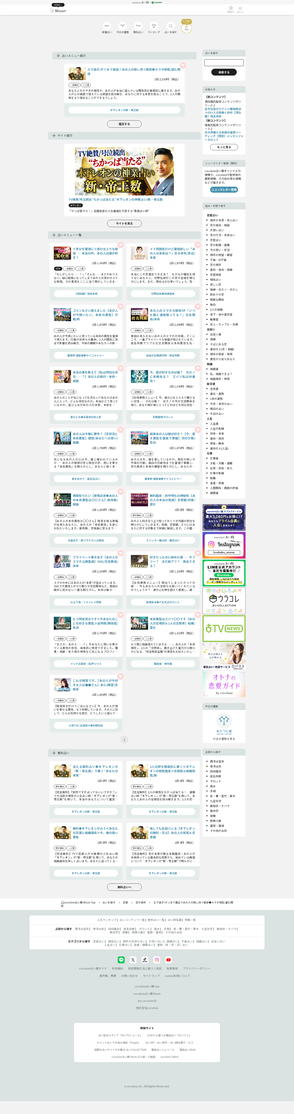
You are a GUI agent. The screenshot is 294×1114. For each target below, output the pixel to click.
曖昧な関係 (217, 299)
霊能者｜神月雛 (163, 663)
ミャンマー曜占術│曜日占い (163, 540)
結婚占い (201, 941)
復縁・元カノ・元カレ (224, 289)
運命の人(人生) (219, 448)
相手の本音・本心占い (224, 220)
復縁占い (172, 941)
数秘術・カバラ (220, 806)
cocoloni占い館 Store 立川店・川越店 (133, 1056)
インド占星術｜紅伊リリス (85, 663)
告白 (213, 304)
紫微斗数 (215, 821)
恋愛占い (215, 240)
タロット (215, 781)
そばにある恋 (218, 344)
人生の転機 (217, 428)
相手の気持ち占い (134, 941)
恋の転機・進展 (220, 245)
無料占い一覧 (156, 920)
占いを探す (108, 902)
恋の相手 (215, 265)
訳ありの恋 (217, 294)
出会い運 (215, 334)
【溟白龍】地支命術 (85, 293)
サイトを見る (124, 223)
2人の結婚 (216, 309)
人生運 (214, 423)
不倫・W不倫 (218, 260)
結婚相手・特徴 (220, 379)
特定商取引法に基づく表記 (145, 968)
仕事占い (124, 945)
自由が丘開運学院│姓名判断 (163, 355)
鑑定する (124, 124)
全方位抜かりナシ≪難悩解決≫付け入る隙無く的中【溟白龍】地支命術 (223, 112)
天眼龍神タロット (163, 417)
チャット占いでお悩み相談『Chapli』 (119, 1042)
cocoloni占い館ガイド (93, 968)
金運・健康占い (143, 945)
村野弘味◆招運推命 (163, 293)
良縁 (213, 339)
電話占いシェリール (163, 1049)
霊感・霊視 (217, 826)
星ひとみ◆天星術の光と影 (85, 417)
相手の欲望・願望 (221, 255)
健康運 (214, 493)
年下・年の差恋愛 (221, 314)
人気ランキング (107, 920)
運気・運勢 (217, 394)
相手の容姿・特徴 (221, 354)
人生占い (109, 945)
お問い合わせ (129, 976)
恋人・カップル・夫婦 (224, 324)
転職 (213, 478)
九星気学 (215, 801)
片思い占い (156, 941)
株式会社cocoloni (147, 1008)
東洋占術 (215, 766)
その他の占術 (218, 831)
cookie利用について (177, 976)
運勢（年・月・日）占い (172, 945)
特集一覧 (190, 920)
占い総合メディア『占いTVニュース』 (120, 1035)
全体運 (214, 389)
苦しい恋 (215, 284)
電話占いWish (187, 1049)
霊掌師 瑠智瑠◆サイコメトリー (85, 355)
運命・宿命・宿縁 (221, 270)
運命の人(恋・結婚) (222, 349)
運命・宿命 (217, 438)
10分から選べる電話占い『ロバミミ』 (169, 1035)
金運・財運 (217, 483)
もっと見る (224, 147)
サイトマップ (151, 976)
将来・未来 (217, 433)
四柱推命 (215, 771)
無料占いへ (125, 887)
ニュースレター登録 (224, 189)
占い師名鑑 (175, 920)
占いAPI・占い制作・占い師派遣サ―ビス (169, 1042)
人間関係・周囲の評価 (224, 488)
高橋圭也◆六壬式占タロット (163, 602)
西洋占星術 (217, 761)
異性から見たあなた (222, 359)
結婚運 (214, 369)
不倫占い (187, 941)
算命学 (214, 811)
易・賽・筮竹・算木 (222, 796)
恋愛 (125, 902)
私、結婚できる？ (221, 374)
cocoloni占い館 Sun (147, 986)
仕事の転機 (217, 473)
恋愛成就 (215, 275)
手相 (213, 791)
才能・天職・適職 (221, 463)
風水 (213, 786)
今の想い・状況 (220, 250)
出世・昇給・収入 (221, 468)
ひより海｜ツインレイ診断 (85, 602)
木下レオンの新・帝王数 (124, 110)
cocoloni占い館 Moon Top (80, 902)
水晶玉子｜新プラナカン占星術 (86, 540)
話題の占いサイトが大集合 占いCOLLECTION (120, 1049)
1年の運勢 (216, 399)
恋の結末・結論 (220, 225)
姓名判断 (215, 776)
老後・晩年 (217, 443)
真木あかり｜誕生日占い (86, 478)
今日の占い (217, 414)
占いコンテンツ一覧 (132, 920)
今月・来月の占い (221, 404)
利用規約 (117, 968)
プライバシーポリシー (197, 968)
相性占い (215, 279)
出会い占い (218, 941)
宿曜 (213, 816)
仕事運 (214, 458)
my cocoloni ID (147, 1001)
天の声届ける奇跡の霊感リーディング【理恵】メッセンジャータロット (224, 136)
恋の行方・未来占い (222, 235)
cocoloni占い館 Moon (147, 994)
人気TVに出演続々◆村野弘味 (86, 725)
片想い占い (217, 230)
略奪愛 (214, 319)
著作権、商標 (107, 976)
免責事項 (172, 968)
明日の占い (217, 409)
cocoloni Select (169, 1056)
